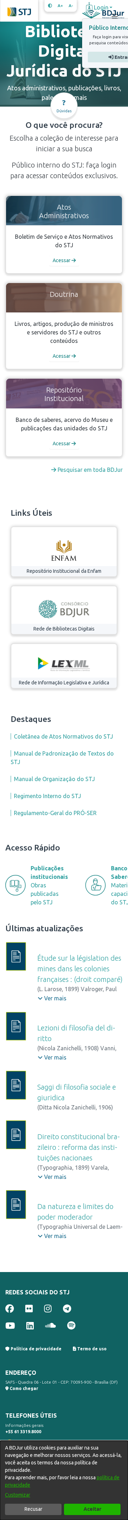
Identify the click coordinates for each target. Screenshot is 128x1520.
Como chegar (23, 1388)
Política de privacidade (36, 1348)
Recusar (33, 1509)
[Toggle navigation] (114, 17)
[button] (52, 998)
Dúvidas (64, 105)
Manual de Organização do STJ (54, 779)
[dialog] (64, 1480)
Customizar (17, 1495)
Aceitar (92, 1509)
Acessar (62, 260)
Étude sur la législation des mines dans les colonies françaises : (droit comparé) (80, 968)
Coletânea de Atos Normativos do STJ (63, 736)
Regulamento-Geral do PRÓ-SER (55, 813)
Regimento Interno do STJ (47, 796)
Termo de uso (91, 1348)
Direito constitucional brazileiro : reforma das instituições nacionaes (78, 1147)
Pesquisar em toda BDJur (89, 470)
